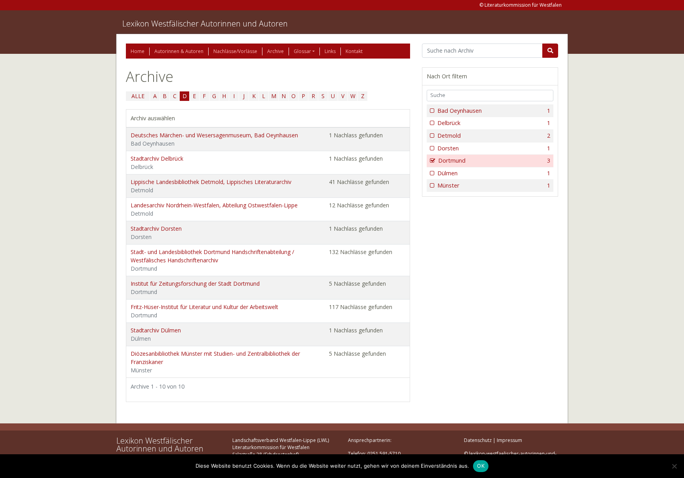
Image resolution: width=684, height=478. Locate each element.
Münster (493, 185)
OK (480, 466)
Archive (275, 51)
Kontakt (354, 51)
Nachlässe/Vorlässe (235, 51)
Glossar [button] (302, 51)
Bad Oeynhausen (493, 110)
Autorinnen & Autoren (178, 51)
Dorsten (493, 148)
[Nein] (674, 466)
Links (330, 51)
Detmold (493, 135)
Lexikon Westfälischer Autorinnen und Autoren (205, 23)
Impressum (509, 440)
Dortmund (494, 160)
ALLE (137, 96)
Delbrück (493, 123)
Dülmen (493, 173)
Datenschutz (478, 440)
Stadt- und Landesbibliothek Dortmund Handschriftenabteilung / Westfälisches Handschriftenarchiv (212, 260)
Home (137, 51)
